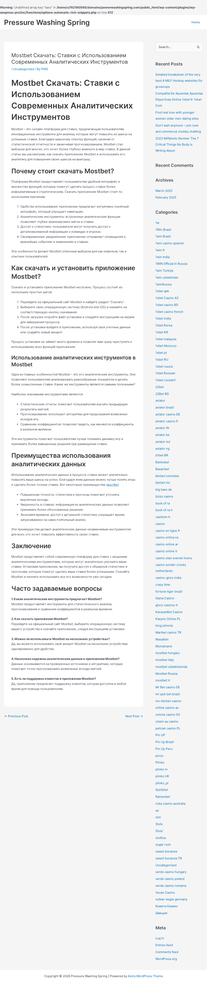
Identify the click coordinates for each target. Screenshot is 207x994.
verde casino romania (170, 886)
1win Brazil (163, 236)
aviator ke (162, 435)
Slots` (159, 831)
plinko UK (162, 776)
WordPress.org (166, 959)
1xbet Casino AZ (166, 298)
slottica (160, 838)
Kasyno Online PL (168, 619)
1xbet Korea (163, 325)
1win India (162, 257)
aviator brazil (164, 407)
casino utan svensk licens (173, 558)
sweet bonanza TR (168, 858)
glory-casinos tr (166, 605)
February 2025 (165, 197)
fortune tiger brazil (168, 591)
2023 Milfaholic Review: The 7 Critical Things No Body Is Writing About (177, 144)
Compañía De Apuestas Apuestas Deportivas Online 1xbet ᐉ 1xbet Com (179, 99)
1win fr (160, 250)
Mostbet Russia (166, 674)
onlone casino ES (167, 714)
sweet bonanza (166, 851)
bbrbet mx (162, 483)
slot (158, 817)
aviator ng (162, 448)
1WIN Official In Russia (171, 264)
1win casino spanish (169, 243)
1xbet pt (161, 353)
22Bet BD (162, 394)
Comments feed (166, 952)
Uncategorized (23, 69)
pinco (159, 756)
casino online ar (166, 544)
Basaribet (162, 469)
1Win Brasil (163, 230)
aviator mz (162, 442)
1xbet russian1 (165, 380)
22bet (159, 387)
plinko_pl (161, 783)
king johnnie (164, 625)
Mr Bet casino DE (167, 687)
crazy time (162, 585)
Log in (159, 938)
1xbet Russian (165, 373)
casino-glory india (168, 578)
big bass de (163, 489)
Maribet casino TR (168, 632)
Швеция (161, 913)
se (157, 810)
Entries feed (164, 945)
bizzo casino (164, 496)
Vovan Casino (165, 892)
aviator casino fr (166, 421)
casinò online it (166, 551)
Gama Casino (164, 598)
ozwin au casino (166, 721)
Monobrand (163, 646)
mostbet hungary (167, 653)
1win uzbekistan (166, 277)
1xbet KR (161, 332)
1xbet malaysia (165, 339)
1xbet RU (161, 359)
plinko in (161, 769)
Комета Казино (166, 906)
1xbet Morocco (165, 346)
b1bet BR (161, 455)
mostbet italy (164, 660)
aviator (160, 400)
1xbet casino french (169, 312)
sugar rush (163, 844)
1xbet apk (162, 291)
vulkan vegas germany (171, 899)
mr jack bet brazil (167, 694)
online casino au (167, 708)
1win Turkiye (164, 270)
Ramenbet (162, 797)
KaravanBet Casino (169, 612)
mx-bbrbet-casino (168, 701)
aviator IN (162, 428)
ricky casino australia (170, 803)
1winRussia (163, 284)
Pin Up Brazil (164, 742)
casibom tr (162, 517)
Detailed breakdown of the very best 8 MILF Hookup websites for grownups (179, 81)
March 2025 (163, 191)
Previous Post (16, 716)
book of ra (162, 503)
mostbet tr (162, 680)
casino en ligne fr (167, 531)
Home (195, 22)
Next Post (134, 716)
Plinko (159, 762)
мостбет (113, 485)
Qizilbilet (161, 790)
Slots (159, 824)
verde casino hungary (170, 872)
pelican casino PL (167, 728)
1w (157, 223)
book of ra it (163, 510)
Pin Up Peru (164, 749)
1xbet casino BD (166, 305)
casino (160, 524)
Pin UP (160, 735)
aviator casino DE (167, 414)
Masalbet (161, 639)
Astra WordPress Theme (145, 976)
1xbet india (163, 318)
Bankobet (162, 462)
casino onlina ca (166, 537)
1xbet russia (164, 366)
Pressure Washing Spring (47, 22)
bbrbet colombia (167, 476)
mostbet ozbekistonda (171, 667)
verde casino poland (169, 879)
